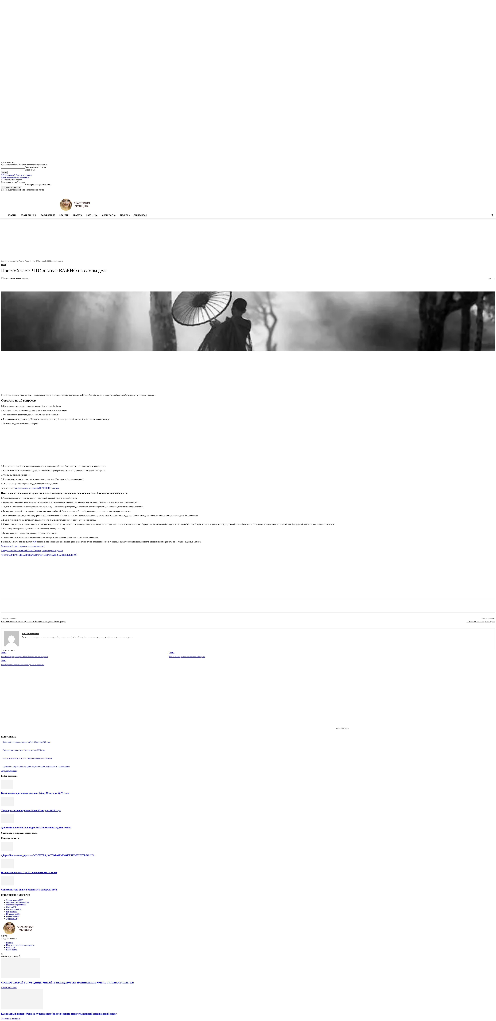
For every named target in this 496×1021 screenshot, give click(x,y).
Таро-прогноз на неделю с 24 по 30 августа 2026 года (24, 750)
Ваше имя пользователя (35, 167)
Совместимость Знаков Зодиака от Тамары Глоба (29, 889)
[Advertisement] (248, 238)
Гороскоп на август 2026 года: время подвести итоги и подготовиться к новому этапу (36, 767)
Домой (3, 261)
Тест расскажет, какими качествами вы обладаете (187, 657)
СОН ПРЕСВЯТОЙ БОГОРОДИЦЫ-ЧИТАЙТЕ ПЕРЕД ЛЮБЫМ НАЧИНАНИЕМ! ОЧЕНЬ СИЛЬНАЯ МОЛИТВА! (67, 982)
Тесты (21, 261)
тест (34, 542)
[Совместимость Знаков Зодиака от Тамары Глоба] (7, 885)
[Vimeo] (489, 192)
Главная (9, 943)
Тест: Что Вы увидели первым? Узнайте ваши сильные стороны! (24, 657)
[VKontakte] (32, 641)
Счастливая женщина (10, 1019)
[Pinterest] (48, 284)
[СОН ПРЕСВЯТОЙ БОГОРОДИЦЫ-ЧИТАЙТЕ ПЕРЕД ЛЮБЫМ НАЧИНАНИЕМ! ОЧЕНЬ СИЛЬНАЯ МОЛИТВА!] (20, 978)
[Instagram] (482, 192)
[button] (492, 215)
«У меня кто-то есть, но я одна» (481, 621)
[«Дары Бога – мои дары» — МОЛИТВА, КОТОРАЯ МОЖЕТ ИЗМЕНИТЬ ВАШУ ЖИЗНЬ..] (7, 850)
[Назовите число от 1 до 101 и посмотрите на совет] (7, 867)
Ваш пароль (30, 170)
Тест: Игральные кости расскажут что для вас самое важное (22, 665)
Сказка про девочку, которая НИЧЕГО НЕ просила (36, 488)
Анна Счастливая (13, 278)
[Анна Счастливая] (2, 278)
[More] (67, 285)
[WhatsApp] (57, 284)
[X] (486, 192)
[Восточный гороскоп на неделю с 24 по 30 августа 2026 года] (7, 788)
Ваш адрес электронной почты (38, 184)
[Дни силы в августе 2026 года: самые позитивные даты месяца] (7, 822)
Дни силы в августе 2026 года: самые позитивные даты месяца (27, 758)
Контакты (10, 947)
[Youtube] (493, 192)
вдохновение (13, 261)
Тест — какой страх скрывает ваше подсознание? (23, 546)
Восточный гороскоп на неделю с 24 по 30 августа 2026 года (26, 742)
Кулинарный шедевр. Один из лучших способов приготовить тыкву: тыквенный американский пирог (59, 1013)
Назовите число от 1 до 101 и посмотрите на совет (29, 872)
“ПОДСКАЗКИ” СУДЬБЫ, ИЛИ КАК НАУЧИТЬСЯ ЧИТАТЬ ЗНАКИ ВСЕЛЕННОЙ (39, 555)
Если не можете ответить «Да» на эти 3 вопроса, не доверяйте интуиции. (33, 621)
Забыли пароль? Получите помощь (16, 175)
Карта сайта (11, 950)
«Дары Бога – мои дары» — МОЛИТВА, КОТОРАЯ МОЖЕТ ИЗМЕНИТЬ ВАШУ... (48, 855)
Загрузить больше (9, 771)
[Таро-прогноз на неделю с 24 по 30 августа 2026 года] (7, 805)
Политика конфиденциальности (15, 177)
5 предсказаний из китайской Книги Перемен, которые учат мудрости (32, 550)
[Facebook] (479, 192)
